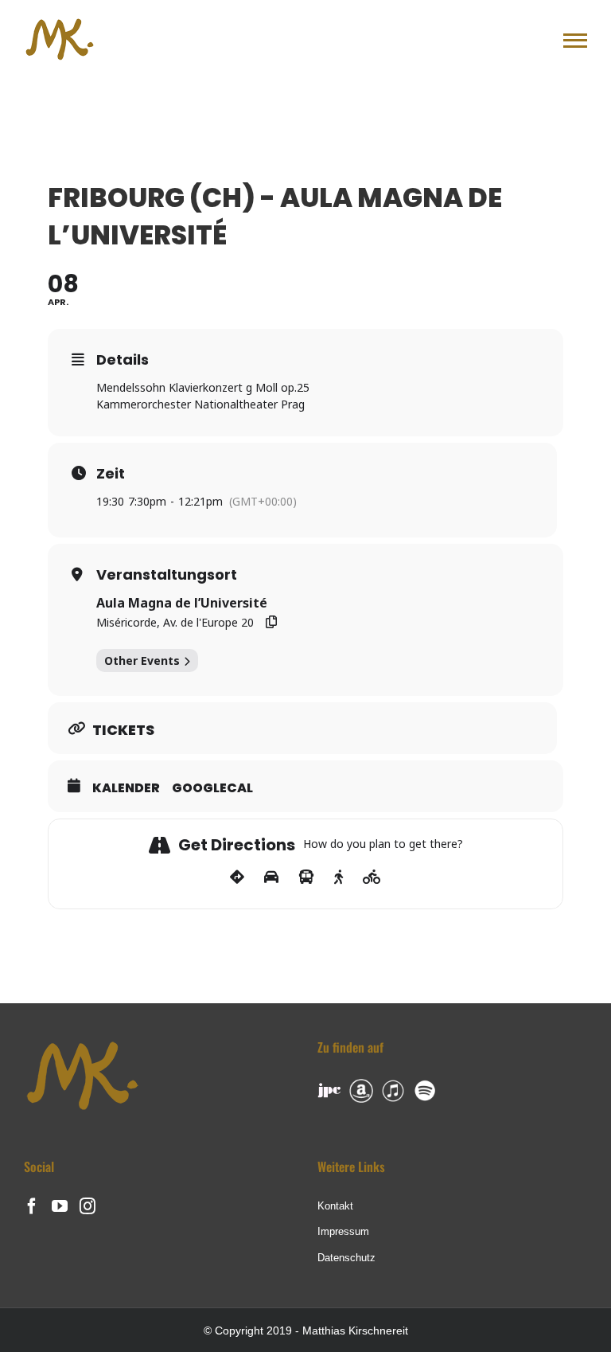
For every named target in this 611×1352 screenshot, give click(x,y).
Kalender (126, 788)
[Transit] (306, 877)
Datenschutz (346, 1258)
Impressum (343, 1231)
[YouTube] (60, 1206)
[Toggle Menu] (575, 40)
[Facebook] (32, 1206)
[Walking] (338, 877)
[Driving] (271, 877)
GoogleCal (212, 788)
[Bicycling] (372, 877)
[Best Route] (237, 877)
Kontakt (335, 1206)
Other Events (142, 660)
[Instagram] (87, 1206)
